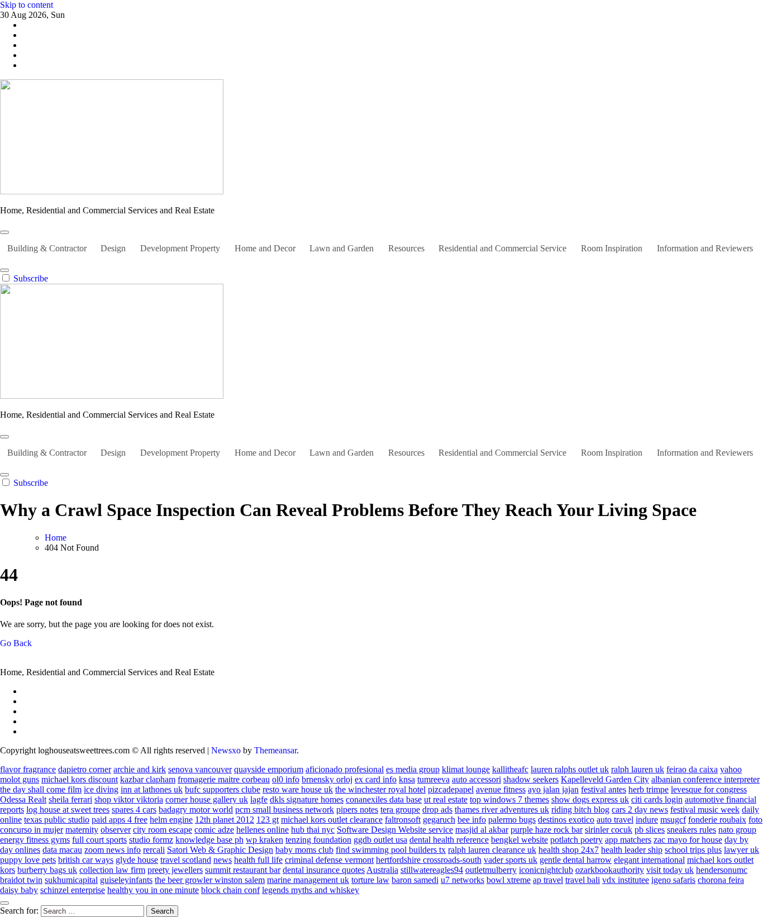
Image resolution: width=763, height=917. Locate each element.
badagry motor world (196, 809)
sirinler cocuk (608, 829)
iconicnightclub (546, 870)
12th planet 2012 (224, 819)
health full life (258, 860)
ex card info (376, 779)
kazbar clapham (147, 779)
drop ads (437, 809)
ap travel (548, 880)
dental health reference (449, 839)
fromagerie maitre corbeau (224, 779)
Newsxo (226, 750)
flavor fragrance (28, 769)
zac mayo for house (688, 839)
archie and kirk (139, 769)
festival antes (603, 789)
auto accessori (476, 779)
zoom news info (112, 849)
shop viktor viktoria (128, 799)
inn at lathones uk (152, 789)
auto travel (615, 819)
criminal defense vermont (329, 860)
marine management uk (308, 880)
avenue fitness (501, 789)
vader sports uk (510, 860)
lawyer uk (741, 849)
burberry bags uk (47, 870)
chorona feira (721, 880)
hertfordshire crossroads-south (428, 860)
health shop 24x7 (568, 849)
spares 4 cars (134, 809)
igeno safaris (673, 880)
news (222, 860)
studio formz (151, 839)
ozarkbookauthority (609, 870)
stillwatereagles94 (431, 870)
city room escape (162, 829)
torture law (370, 880)
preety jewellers (175, 870)
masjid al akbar (481, 829)
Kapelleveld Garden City (605, 779)
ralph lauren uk (637, 769)
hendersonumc (721, 870)
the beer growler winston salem (210, 880)
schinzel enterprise (72, 890)
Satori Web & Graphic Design (220, 849)
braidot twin (21, 880)
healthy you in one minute (153, 890)
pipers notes (357, 809)
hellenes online (262, 829)
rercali (154, 849)
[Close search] (4, 903)
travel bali (582, 880)
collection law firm (112, 870)
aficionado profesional (345, 769)
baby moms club (304, 849)
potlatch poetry (576, 839)
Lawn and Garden (341, 248)
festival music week (705, 809)
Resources (406, 248)
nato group (737, 829)
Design (113, 248)
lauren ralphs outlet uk (570, 769)
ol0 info (285, 779)
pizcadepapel (451, 789)
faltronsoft (403, 819)
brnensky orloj (327, 779)
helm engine (171, 819)
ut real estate (446, 799)
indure (647, 819)
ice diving (101, 789)
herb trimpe (648, 789)
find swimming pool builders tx (391, 849)
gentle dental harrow (576, 860)
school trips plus (693, 849)
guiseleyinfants (126, 880)
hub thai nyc (313, 829)
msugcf (673, 819)
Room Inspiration (611, 248)
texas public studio (56, 819)
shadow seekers (531, 779)
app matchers (628, 839)
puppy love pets (28, 860)
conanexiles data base (384, 799)
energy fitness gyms (35, 839)
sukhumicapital (71, 880)
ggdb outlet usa (380, 839)
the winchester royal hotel (380, 789)
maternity (81, 829)
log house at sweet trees (67, 809)
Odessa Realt (23, 799)
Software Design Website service (395, 829)
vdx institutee (625, 880)
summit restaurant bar (242, 870)
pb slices (650, 829)
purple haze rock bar (547, 829)
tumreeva (433, 779)
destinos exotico (566, 819)
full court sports (99, 839)
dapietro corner (84, 769)
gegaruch (439, 819)
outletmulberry (491, 870)
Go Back (16, 643)
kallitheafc (510, 769)
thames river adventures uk (502, 809)
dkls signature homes (307, 799)
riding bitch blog (580, 809)
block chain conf (230, 890)
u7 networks (462, 880)
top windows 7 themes (509, 799)
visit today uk (670, 870)
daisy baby (19, 890)
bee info (471, 819)
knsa (407, 779)
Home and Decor (265, 248)
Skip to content (26, 4)
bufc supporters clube (222, 789)
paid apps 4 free (119, 819)
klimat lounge (466, 769)
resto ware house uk (298, 789)
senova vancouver (200, 769)
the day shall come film (41, 789)
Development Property (180, 248)
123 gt (267, 819)
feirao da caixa (692, 769)
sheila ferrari (70, 799)
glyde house (137, 860)
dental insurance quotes (324, 870)
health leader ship (631, 849)
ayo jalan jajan (553, 789)
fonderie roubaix (717, 819)
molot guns (19, 779)
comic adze (214, 829)
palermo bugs (512, 819)
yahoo (731, 769)
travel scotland (185, 860)
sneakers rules (691, 829)
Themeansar (275, 750)
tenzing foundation (318, 839)
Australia (382, 870)
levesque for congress (709, 789)
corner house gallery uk (206, 799)
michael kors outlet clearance (332, 819)
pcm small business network (284, 809)
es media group (413, 769)
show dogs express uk (590, 799)
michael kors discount (79, 779)
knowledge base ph (209, 839)
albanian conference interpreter (705, 779)
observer (116, 829)
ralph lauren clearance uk (492, 849)
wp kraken (264, 839)
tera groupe (400, 809)
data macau (62, 849)
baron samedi (415, 880)
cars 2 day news (640, 809)
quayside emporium (268, 769)
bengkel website (519, 839)
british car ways (85, 860)
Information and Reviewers (705, 248)
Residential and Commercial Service (502, 248)
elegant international (649, 860)
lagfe (259, 799)
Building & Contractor (47, 248)
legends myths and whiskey (310, 890)
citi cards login (657, 799)
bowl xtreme (509, 880)
